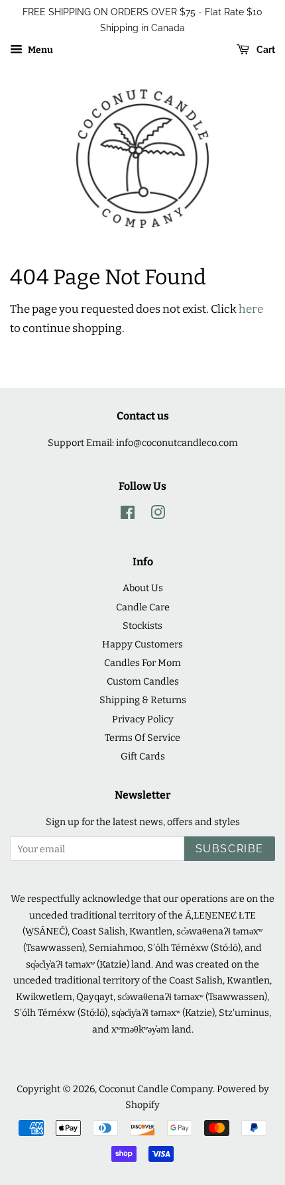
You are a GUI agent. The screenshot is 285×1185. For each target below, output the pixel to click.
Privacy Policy (143, 719)
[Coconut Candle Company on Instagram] (157, 515)
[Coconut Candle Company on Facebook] (127, 515)
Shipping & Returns (142, 700)
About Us (143, 588)
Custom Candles (143, 681)
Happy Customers (142, 644)
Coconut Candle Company (156, 1089)
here (251, 309)
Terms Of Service (142, 738)
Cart (265, 49)
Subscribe (230, 848)
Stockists (142, 626)
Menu (39, 50)
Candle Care (143, 607)
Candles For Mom (142, 663)
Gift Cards (143, 756)
